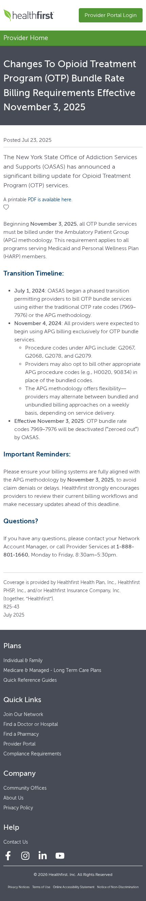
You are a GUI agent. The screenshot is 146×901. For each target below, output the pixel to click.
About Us (13, 798)
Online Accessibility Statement (73, 887)
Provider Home (25, 38)
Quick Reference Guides (30, 680)
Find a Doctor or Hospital (30, 724)
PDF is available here (49, 200)
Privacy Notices (19, 887)
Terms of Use (41, 887)
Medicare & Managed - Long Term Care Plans (52, 670)
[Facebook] (8, 855)
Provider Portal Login (111, 15)
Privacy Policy (18, 808)
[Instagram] (25, 855)
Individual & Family (22, 660)
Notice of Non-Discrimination (118, 887)
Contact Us (15, 842)
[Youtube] (60, 855)
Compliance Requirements (32, 754)
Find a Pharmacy (21, 734)
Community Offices (25, 788)
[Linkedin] (42, 855)
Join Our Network (23, 714)
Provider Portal (19, 744)
